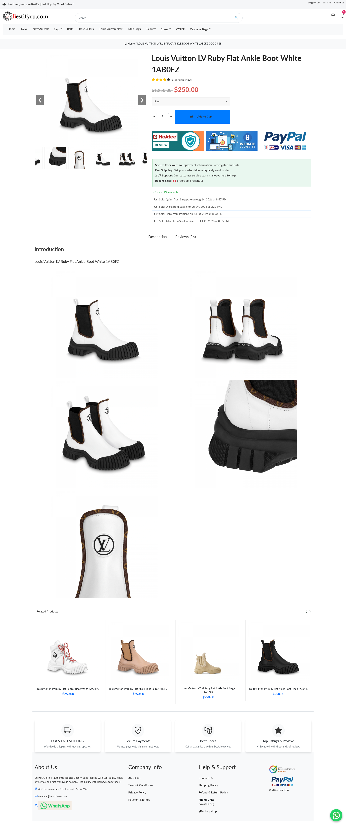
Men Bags (134, 29)
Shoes (164, 29)
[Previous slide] (306, 611)
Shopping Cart (314, 3)
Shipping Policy (208, 785)
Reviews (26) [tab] (185, 237)
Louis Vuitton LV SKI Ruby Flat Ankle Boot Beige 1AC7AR (208, 690)
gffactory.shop (208, 811)
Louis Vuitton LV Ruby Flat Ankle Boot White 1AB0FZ (77, 262)
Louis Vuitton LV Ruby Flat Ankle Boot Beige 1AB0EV (138, 689)
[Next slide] (310, 611)
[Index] (333, 15)
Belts (70, 29)
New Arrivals (41, 29)
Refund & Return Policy (213, 792)
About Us (134, 778)
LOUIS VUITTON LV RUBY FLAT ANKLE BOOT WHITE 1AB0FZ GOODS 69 (179, 44)
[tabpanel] (68, 662)
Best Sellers (86, 29)
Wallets (180, 29)
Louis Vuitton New (111, 29)
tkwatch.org (206, 804)
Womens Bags (199, 29)
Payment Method (139, 799)
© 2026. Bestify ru (279, 790)
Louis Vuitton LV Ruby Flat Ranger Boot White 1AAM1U (68, 689)
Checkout (327, 3)
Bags (57, 29)
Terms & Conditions (140, 785)
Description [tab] (157, 237)
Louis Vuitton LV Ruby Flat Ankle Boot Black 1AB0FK (278, 689)
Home (11, 29)
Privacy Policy (137, 792)
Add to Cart (204, 116)
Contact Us (339, 3)
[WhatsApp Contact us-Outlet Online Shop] (336, 815)
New (24, 29)
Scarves (151, 29)
